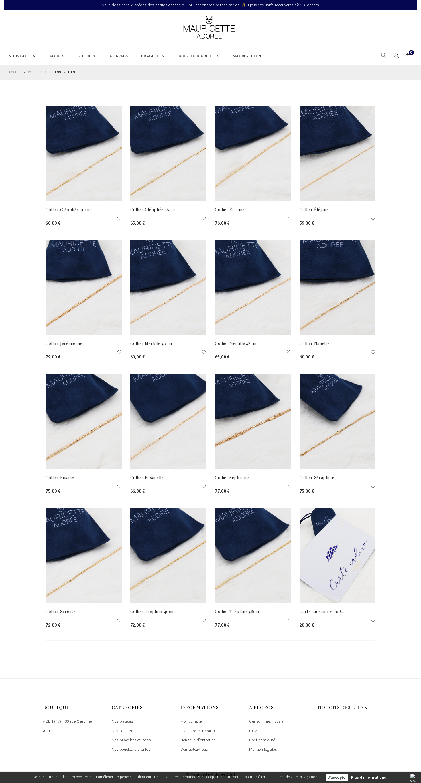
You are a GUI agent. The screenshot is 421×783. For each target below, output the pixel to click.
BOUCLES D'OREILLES (198, 56)
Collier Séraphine (317, 477)
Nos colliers (122, 731)
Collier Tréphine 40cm (152, 611)
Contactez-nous (194, 749)
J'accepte (337, 778)
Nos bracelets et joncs (131, 740)
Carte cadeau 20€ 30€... (323, 611)
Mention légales (263, 749)
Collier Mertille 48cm (236, 343)
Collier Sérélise (61, 611)
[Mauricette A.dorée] (210, 28)
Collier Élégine (314, 209)
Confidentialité (262, 740)
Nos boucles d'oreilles (131, 749)
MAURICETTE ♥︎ (247, 56)
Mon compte (191, 721)
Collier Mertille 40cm (151, 343)
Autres (49, 731)
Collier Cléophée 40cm (68, 209)
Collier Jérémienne (64, 343)
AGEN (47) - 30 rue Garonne (67, 721)
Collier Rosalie (60, 477)
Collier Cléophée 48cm (152, 209)
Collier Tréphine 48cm (237, 611)
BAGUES (56, 56)
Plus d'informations (368, 778)
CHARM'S (119, 56)
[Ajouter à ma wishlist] (119, 218)
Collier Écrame (230, 209)
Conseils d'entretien (198, 740)
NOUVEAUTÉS (22, 56)
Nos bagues (122, 721)
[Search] (396, 56)
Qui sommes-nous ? (266, 721)
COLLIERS (87, 56)
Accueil (16, 72)
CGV (253, 731)
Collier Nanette (315, 343)
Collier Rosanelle (147, 477)
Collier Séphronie (232, 477)
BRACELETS (152, 56)
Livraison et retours (197, 731)
